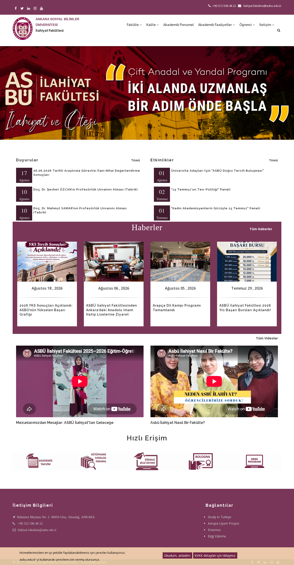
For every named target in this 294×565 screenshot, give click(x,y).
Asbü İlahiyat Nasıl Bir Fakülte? (177, 422)
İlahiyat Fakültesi (50, 30)
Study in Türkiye (219, 517)
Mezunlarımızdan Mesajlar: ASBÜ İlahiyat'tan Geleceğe (64, 422)
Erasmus (214, 530)
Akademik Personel (178, 25)
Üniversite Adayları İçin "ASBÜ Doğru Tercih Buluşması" (217, 170)
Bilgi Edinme (217, 536)
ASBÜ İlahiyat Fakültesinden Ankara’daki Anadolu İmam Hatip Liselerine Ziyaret (111, 310)
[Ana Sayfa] (23, 24)
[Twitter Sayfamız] (22, 9)
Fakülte (133, 25)
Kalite (151, 25)
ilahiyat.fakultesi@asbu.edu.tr (37, 529)
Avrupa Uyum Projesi (223, 523)
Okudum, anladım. (177, 555)
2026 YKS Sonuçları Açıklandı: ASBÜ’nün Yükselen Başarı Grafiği (46, 310)
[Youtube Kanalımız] (42, 9)
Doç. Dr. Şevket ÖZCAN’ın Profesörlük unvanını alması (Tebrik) (85, 189)
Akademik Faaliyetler (215, 25)
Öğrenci (245, 25)
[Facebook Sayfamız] (16, 9)
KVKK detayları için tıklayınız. (215, 555)
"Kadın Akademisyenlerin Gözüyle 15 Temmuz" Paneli (215, 208)
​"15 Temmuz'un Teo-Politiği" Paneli (201, 189)
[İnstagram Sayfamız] (35, 9)
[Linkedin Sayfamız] (29, 9)
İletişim (265, 25)
